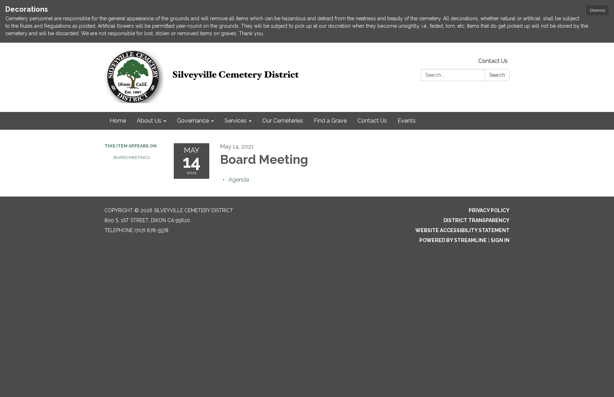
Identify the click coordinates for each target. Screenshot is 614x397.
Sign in (500, 240)
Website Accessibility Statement (462, 230)
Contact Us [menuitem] (372, 120)
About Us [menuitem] (149, 120)
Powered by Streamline (453, 240)
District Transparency (476, 220)
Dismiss (597, 10)
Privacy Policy (489, 210)
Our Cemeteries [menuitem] (282, 120)
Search (497, 75)
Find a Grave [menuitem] (330, 120)
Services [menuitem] (236, 120)
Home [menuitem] (118, 120)
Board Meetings (131, 157)
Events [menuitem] (407, 120)
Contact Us (493, 61)
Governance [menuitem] (193, 120)
